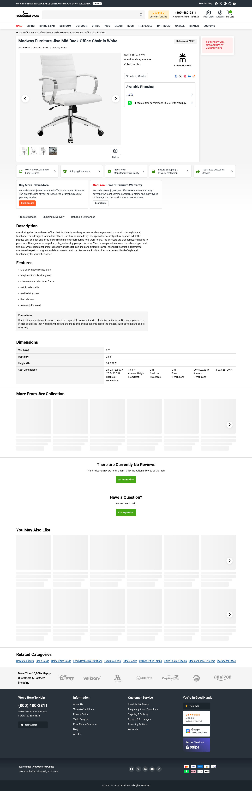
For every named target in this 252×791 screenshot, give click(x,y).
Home (19, 32)
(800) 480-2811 (33, 705)
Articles (77, 734)
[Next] (229, 425)
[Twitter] (220, 3)
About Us (78, 704)
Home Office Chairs (41, 32)
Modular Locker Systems (202, 661)
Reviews (194, 706)
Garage (180, 25)
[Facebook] (216, 3)
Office (96, 25)
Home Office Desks (61, 661)
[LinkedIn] (189, 76)
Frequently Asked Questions (143, 709)
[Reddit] (193, 76)
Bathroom (163, 25)
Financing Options (137, 724)
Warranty (133, 729)
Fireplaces (145, 25)
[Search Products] (141, 15)
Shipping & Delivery (138, 714)
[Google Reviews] (196, 717)
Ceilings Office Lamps (150, 661)
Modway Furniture (141, 59)
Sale (19, 25)
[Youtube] (234, 3)
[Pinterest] (225, 3)
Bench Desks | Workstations (87, 661)
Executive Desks (112, 661)
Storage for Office (226, 661)
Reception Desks (25, 661)
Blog (75, 729)
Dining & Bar (47, 25)
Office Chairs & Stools (175, 661)
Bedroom (65, 25)
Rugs (130, 25)
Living (31, 25)
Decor (119, 25)
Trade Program (81, 719)
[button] (93, 14)
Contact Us (31, 724)
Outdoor (81, 25)
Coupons (209, 25)
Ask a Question (59, 47)
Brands (194, 25)
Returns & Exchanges (139, 719)
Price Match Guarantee (85, 724)
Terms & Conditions (83, 709)
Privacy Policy (80, 714)
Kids (107, 25)
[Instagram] (229, 3)
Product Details (41, 47)
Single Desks (42, 661)
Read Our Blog (205, 3)
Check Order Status (138, 704)
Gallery (115, 157)
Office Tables (130, 661)
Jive (138, 64)
